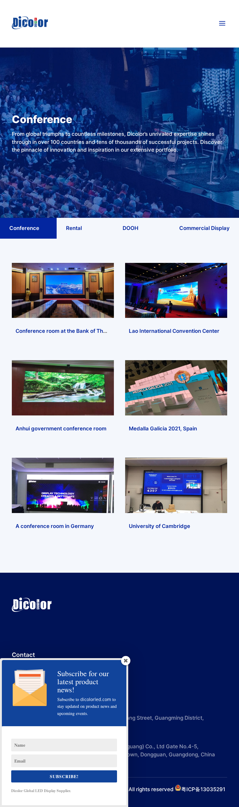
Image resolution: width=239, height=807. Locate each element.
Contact (23, 654)
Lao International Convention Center (174, 331)
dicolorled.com (95, 699)
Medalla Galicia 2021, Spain (163, 428)
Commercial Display (204, 228)
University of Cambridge (159, 526)
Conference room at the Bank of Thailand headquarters (85, 331)
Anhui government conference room (61, 428)
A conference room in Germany (55, 526)
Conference (24, 228)
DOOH (130, 228)
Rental (74, 228)
